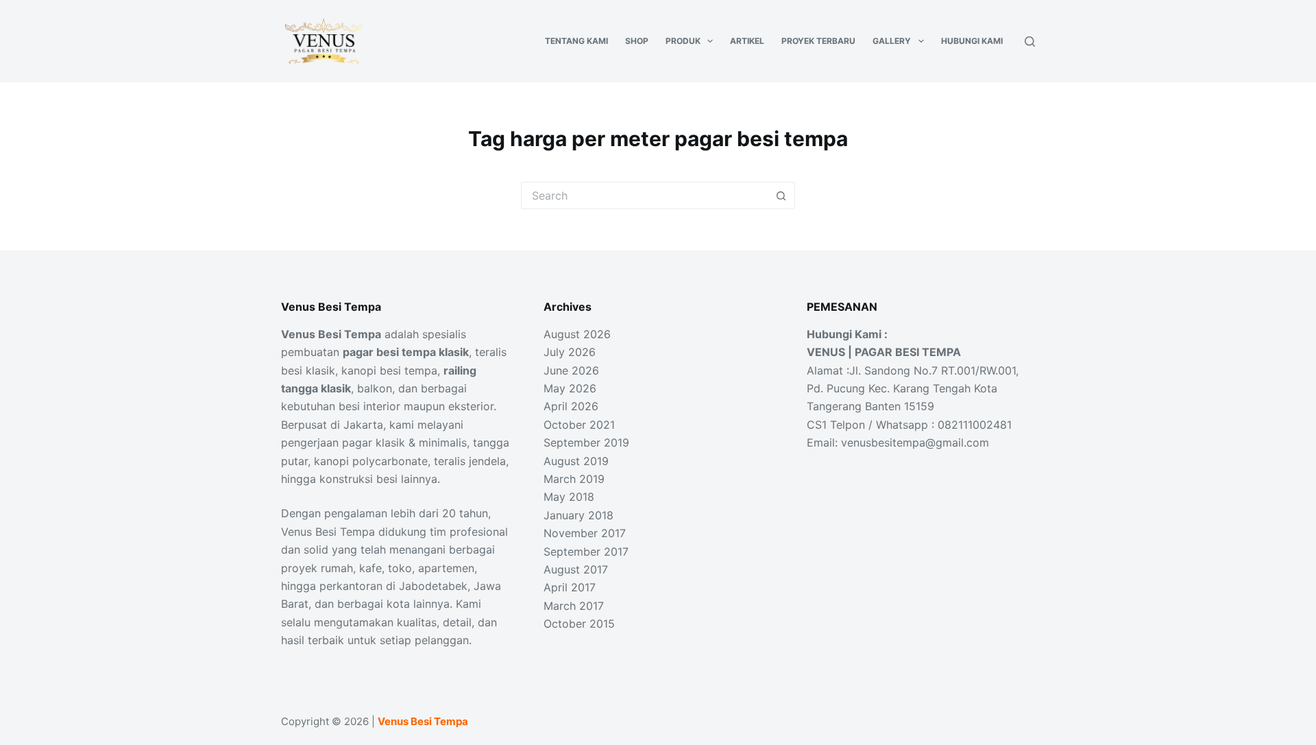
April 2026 (571, 406)
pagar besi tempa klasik (406, 352)
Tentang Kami (576, 41)
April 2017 (570, 587)
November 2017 (585, 533)
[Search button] (781, 195)
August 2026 (577, 334)
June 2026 (571, 370)
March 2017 (574, 606)
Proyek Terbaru (818, 41)
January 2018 (578, 515)
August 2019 (576, 461)
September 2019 (586, 442)
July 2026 (570, 352)
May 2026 (570, 388)
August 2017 (576, 569)
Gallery (892, 41)
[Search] (1030, 41)
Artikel (747, 41)
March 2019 (574, 479)
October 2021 (579, 424)
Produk (683, 41)
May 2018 (569, 497)
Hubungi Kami (972, 41)
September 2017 (586, 551)
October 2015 (579, 623)
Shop (636, 41)
